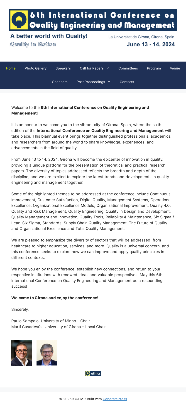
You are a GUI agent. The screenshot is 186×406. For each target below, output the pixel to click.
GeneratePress (115, 399)
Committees (128, 68)
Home (11, 68)
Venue (175, 68)
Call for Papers (92, 68)
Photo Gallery (35, 68)
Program (154, 68)
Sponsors (60, 82)
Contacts (127, 82)
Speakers (63, 68)
